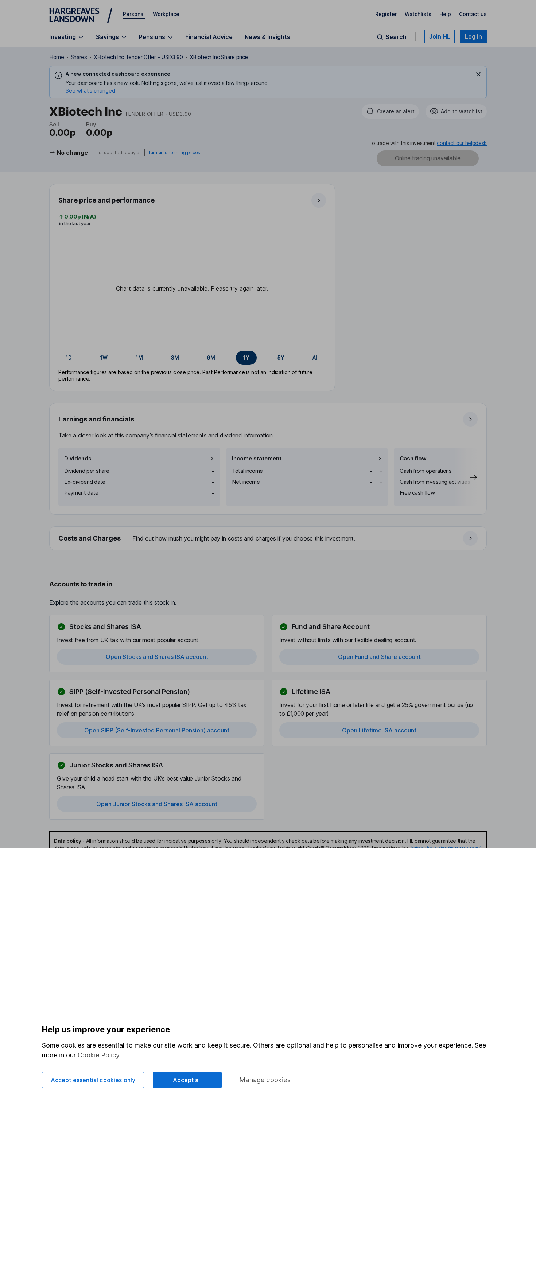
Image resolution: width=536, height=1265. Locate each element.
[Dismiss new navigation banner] (478, 74)
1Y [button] (246, 357)
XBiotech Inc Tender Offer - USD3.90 (138, 57)
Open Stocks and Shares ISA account (157, 656)
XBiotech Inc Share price (219, 57)
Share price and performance (106, 200)
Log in (473, 36)
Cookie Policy (99, 1055)
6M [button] (211, 357)
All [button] (315, 357)
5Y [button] (280, 357)
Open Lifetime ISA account (379, 730)
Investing (62, 37)
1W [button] (104, 357)
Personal (134, 14)
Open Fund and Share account (379, 656)
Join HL (439, 36)
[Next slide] (466, 477)
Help (445, 14)
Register (386, 14)
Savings (107, 37)
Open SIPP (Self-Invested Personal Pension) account (156, 730)
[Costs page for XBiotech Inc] (268, 538)
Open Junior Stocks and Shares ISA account (156, 804)
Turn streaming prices (174, 152)
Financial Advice (209, 36)
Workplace (166, 14)
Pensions (152, 37)
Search (396, 37)
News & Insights (267, 36)
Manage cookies (265, 1080)
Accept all (187, 1080)
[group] (192, 358)
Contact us (473, 14)
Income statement (256, 458)
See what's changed (90, 90)
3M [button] (175, 357)
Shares (79, 57)
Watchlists (418, 14)
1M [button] (139, 357)
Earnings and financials (96, 419)
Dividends (78, 458)
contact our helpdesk (462, 143)
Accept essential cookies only (93, 1080)
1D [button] (69, 357)
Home (56, 57)
